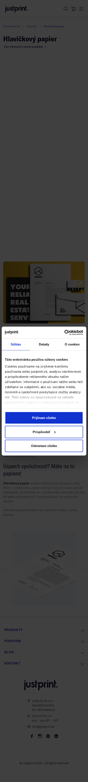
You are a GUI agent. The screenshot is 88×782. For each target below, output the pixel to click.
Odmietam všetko (44, 446)
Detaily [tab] (44, 344)
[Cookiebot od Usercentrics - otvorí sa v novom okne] (64, 332)
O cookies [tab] (72, 344)
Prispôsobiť (41, 432)
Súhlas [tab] (16, 344)
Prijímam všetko (44, 418)
